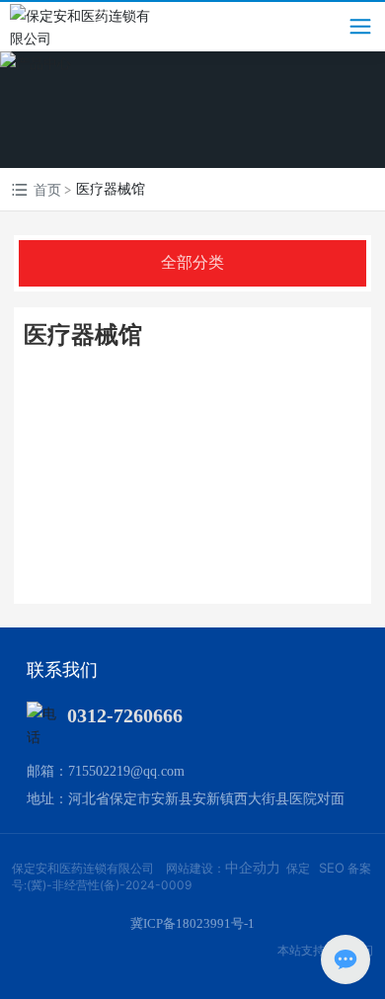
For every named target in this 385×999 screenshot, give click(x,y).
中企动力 (252, 867)
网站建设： (195, 868)
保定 (298, 868)
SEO (332, 867)
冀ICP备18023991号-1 (192, 923)
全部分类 (192, 262)
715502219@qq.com (126, 771)
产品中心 (192, 109)
